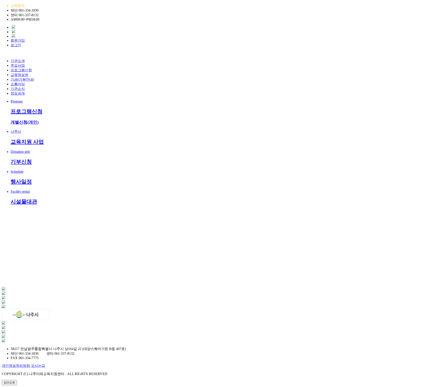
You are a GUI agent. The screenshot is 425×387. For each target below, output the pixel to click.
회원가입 (18, 40)
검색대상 (12, 273)
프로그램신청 (21, 70)
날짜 (187, 295)
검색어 (48, 273)
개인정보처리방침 (16, 366)
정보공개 (18, 93)
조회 (166, 295)
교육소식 (18, 201)
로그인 (16, 45)
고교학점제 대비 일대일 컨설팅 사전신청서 (43, 306)
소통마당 (18, 84)
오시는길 (38, 366)
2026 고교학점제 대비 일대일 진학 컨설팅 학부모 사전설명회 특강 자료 (65, 300)
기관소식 (18, 89)
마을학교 (18, 210)
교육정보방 (19, 75)
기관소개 (18, 61)
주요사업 (18, 65)
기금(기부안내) (22, 79)
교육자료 (18, 206)
